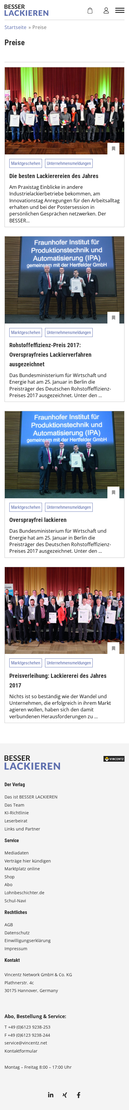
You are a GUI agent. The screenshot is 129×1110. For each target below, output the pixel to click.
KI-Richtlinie (16, 813)
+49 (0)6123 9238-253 (29, 1027)
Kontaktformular (21, 1051)
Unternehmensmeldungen (69, 163)
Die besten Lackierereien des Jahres (53, 176)
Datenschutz (17, 933)
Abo (8, 884)
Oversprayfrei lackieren (38, 519)
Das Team (14, 805)
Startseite (15, 27)
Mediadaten (16, 853)
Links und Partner (22, 829)
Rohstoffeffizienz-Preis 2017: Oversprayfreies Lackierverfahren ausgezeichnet (50, 354)
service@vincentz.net (25, 1043)
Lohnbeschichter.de (24, 892)
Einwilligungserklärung (27, 940)
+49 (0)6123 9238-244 (29, 1035)
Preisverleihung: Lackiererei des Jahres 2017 (57, 680)
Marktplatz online (22, 868)
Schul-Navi (15, 901)
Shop (9, 877)
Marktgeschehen (25, 163)
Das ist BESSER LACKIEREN (31, 797)
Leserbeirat (15, 821)
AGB (8, 924)
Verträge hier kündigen (27, 861)
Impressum (15, 948)
